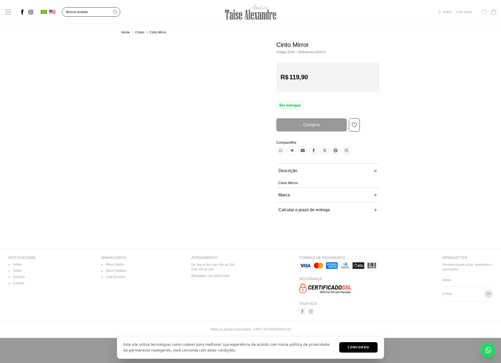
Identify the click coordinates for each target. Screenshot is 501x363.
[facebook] (22, 12)
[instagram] (30, 12)
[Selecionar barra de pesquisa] (115, 12)
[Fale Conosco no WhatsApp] (488, 350)
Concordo (358, 347)
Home (125, 32)
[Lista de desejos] (484, 12)
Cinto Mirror (158, 32)
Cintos (139, 32)
